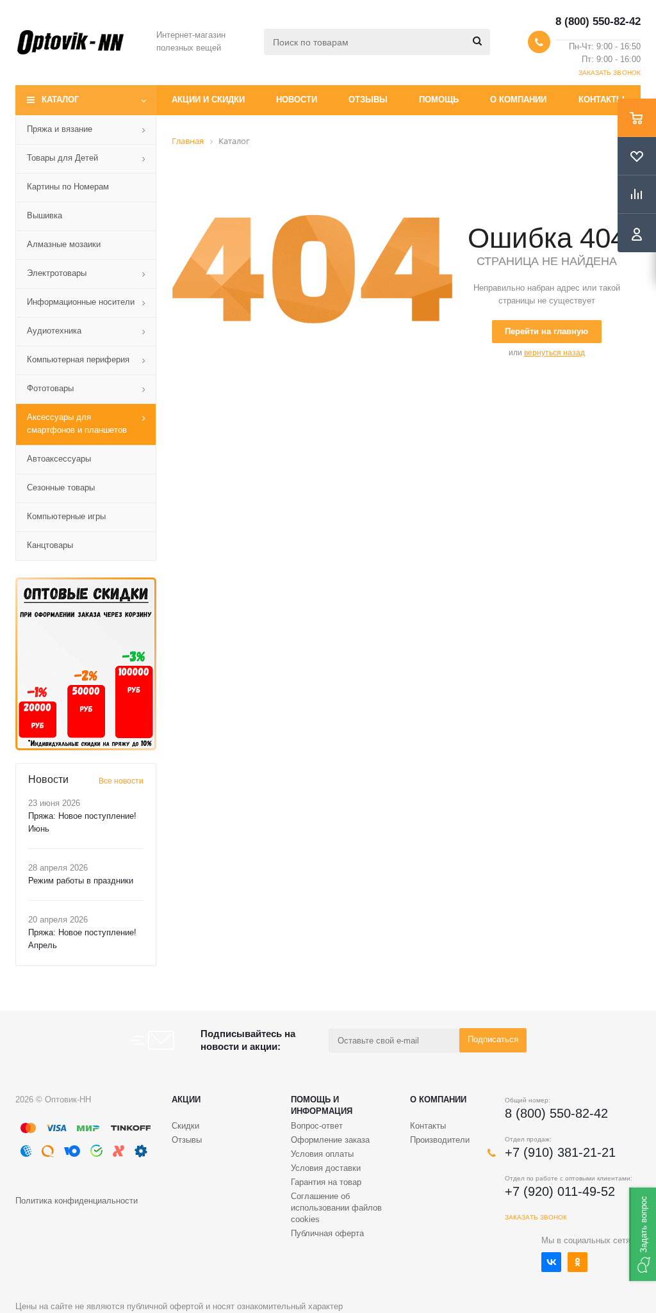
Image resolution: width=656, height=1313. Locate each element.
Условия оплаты (322, 1154)
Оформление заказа (330, 1140)
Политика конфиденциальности (76, 1200)
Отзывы (368, 99)
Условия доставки (326, 1168)
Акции (186, 1099)
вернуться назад (554, 352)
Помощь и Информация (321, 1105)
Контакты (601, 99)
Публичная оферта (327, 1233)
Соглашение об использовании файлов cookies (336, 1207)
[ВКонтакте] (551, 1262)
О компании (518, 99)
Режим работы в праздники (80, 880)
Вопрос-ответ (317, 1126)
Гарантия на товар (326, 1182)
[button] (642, 1234)
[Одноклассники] (577, 1262)
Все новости (121, 781)
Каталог (60, 99)
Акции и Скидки (208, 99)
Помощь (439, 99)
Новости (296, 99)
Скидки (185, 1126)
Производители (440, 1140)
